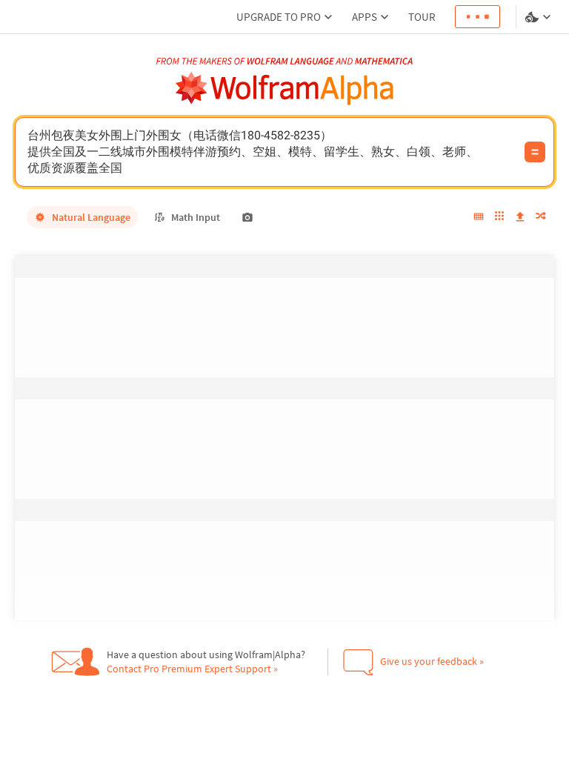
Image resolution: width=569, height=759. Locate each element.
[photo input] (247, 217)
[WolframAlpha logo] (285, 88)
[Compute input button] (535, 152)
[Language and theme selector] (539, 17)
